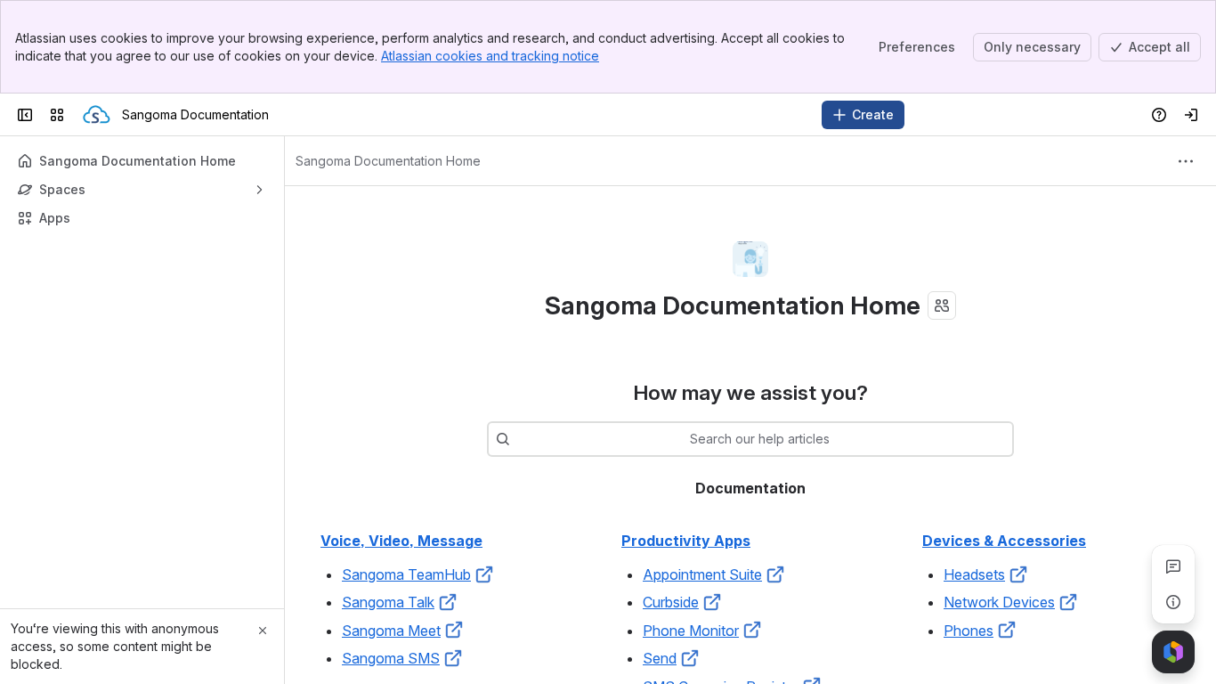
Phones (968, 630)
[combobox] (519, 439)
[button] (484, 574)
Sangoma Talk (388, 602)
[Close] (262, 630)
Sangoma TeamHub (406, 574)
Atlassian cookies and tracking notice (490, 55)
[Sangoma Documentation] (96, 115)
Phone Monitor (691, 630)
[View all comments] (1173, 566)
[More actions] (1185, 161)
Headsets (974, 574)
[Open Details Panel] (1173, 602)
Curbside (671, 602)
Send (660, 658)
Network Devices (999, 602)
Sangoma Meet (391, 630)
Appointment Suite (702, 574)
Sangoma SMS (391, 658)
